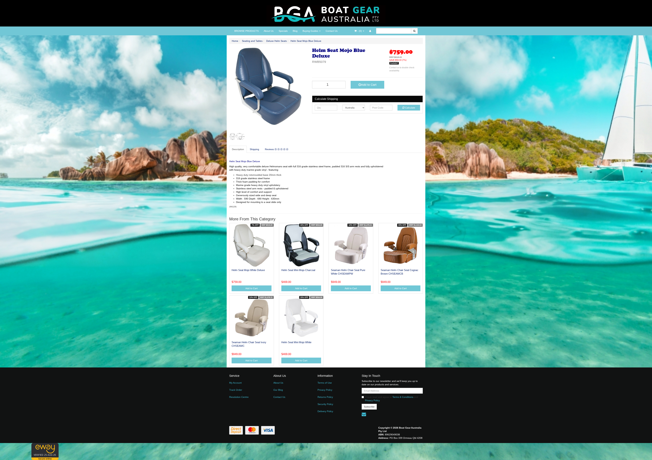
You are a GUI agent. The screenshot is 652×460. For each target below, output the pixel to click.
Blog (295, 31)
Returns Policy (325, 397)
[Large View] (237, 136)
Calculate (409, 107)
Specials (283, 31)
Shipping (254, 149)
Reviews (270, 149)
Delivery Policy (325, 411)
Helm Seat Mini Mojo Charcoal (298, 270)
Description (238, 149)
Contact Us (332, 31)
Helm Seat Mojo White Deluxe (248, 270)
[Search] (414, 31)
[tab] (238, 149)
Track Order (235, 390)
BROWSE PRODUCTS (246, 31)
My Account (235, 382)
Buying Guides (311, 31)
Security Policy (325, 404)
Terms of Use (325, 382)
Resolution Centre (239, 397)
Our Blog (278, 390)
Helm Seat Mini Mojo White (296, 342)
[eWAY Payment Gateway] (45, 451)
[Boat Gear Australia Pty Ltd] (326, 13)
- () (360, 31)
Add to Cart (368, 84)
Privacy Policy (325, 390)
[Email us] (364, 414)
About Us (269, 31)
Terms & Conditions (402, 397)
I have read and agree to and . (391, 399)
